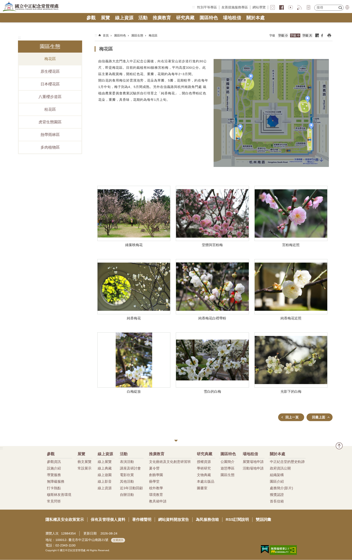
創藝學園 (156, 475)
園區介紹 (277, 481)
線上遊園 (105, 475)
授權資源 (204, 462)
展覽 (105, 17)
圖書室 (202, 488)
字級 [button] (272, 35)
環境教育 (156, 495)
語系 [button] (347, 7)
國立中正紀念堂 (30, 6)
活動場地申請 (253, 468)
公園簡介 (227, 462)
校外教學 (156, 488)
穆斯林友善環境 (59, 495)
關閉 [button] (176, 440)
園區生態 (137, 35)
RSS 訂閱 (299, 7)
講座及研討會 (130, 468)
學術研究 (204, 468)
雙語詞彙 (263, 519)
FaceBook (281, 7)
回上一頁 (292, 417)
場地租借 (232, 17)
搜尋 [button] (340, 7)
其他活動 (127, 481)
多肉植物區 (50, 147)
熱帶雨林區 (50, 134)
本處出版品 (205, 481)
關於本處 (255, 17)
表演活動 (127, 462)
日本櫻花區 (50, 84)
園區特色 (209, 17)
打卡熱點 (54, 488)
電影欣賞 (127, 475)
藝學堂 (154, 481)
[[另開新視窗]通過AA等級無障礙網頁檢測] (283, 550)
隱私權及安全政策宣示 (64, 519)
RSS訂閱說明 (237, 519)
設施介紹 (54, 468)
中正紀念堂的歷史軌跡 (287, 462)
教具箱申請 (157, 501)
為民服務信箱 (207, 519)
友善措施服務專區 (234, 7)
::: (193, 7)
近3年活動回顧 (131, 488)
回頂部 (339, 446)
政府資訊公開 (280, 468)
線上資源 (124, 17)
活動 (143, 17)
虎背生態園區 (50, 122)
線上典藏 (105, 468)
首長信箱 (277, 501)
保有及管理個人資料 (108, 519)
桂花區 (50, 109)
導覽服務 (54, 475)
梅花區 (50, 59)
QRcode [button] (317, 35)
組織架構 (277, 475)
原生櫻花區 (50, 71)
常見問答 (54, 501)
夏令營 (154, 468)
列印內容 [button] (329, 35)
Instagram (272, 7)
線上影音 (105, 481)
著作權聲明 (141, 519)
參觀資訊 (54, 462)
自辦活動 (127, 495)
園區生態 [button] (50, 46)
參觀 (91, 17)
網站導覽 (259, 7)
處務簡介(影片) (281, 488)
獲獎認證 (277, 495)
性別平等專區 (207, 7)
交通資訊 (118, 540)
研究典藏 (185, 17)
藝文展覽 (84, 462)
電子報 (308, 7)
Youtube (290, 7)
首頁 (106, 35)
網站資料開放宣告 (173, 519)
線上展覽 (105, 462)
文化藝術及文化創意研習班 (170, 462)
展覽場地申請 (253, 462)
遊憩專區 (227, 468)
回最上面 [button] (318, 417)
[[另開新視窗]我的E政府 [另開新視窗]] (265, 549)
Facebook (322, 35)
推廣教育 (162, 17)
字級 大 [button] (307, 35)
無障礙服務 (55, 481)
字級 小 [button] (283, 35)
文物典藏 (204, 475)
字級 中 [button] (295, 35)
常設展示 (84, 468)
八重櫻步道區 (50, 97)
